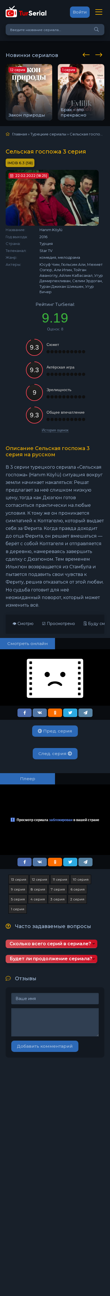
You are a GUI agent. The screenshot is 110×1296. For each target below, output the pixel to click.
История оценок (55, 430)
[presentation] (87, 54)
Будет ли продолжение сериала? (51, 958)
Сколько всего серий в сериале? (50, 943)
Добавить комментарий (45, 1046)
